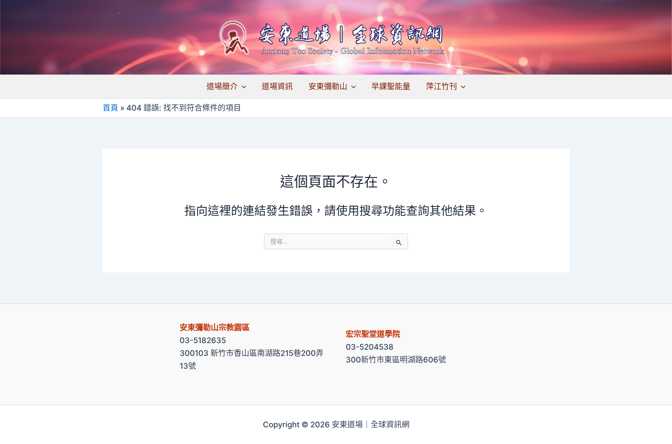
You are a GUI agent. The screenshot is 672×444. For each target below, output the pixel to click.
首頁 (110, 108)
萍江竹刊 (441, 86)
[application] (242, 86)
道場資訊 (277, 86)
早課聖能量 (390, 86)
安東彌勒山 (327, 86)
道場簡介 (222, 86)
